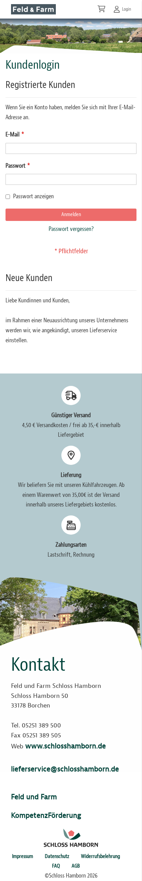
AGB (76, 866)
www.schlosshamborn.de (65, 745)
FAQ (56, 866)
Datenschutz (57, 856)
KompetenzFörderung (46, 815)
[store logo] (33, 9)
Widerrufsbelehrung (100, 856)
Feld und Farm (34, 796)
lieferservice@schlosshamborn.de (65, 769)
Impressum (22, 856)
